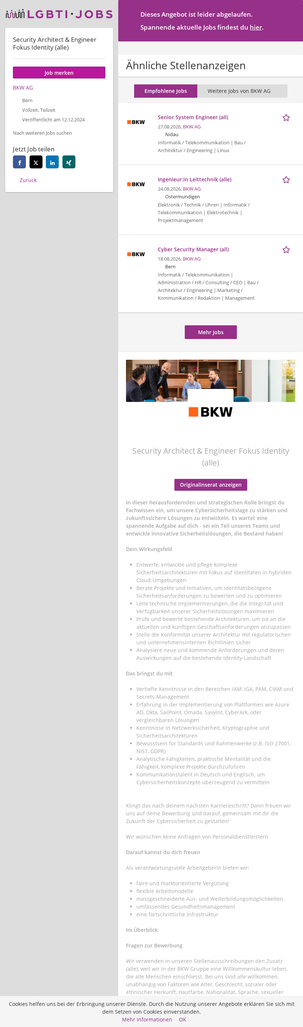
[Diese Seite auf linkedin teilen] (52, 161)
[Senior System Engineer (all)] (136, 121)
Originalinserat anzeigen (211, 484)
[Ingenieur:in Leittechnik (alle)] (136, 183)
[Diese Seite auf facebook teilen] (19, 161)
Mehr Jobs (211, 332)
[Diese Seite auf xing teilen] (68, 161)
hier (256, 27)
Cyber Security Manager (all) (193, 249)
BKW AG (192, 127)
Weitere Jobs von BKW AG (239, 90)
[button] (291, 20)
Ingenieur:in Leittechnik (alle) (194, 179)
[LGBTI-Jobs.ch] (59, 14)
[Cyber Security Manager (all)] (136, 253)
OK (182, 1019)
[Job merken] (287, 117)
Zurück (28, 180)
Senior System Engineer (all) (193, 117)
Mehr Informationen (147, 1019)
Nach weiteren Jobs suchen (42, 133)
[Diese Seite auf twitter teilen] (36, 161)
